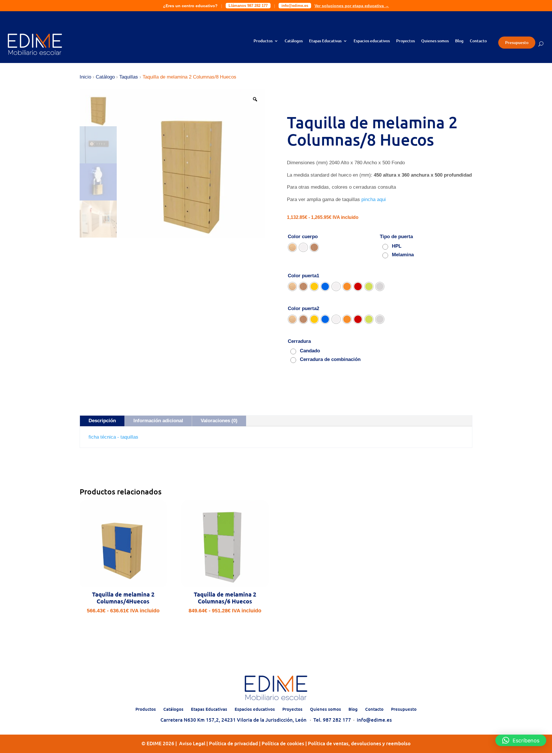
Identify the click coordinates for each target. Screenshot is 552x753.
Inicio (85, 77)
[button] (520, 740)
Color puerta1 (303, 275)
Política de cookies (283, 743)
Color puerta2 (303, 308)
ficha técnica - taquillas (113, 437)
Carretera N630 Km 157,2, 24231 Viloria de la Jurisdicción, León (233, 719)
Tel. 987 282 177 (332, 719)
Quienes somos (435, 41)
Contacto (478, 41)
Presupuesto (516, 42)
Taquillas (128, 77)
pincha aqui (374, 199)
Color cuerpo (303, 236)
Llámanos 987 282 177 (248, 5)
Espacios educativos (372, 41)
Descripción (102, 420)
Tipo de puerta (396, 236)
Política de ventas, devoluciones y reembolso (359, 743)
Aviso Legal (192, 743)
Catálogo (105, 77)
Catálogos (294, 41)
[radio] (292, 247)
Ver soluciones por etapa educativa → (352, 6)
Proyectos (405, 41)
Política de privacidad (233, 743)
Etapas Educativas (325, 41)
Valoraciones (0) (219, 420)
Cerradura (299, 341)
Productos (263, 41)
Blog (459, 41)
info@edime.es (294, 5)
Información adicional (158, 420)
